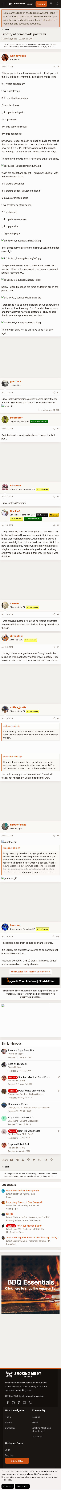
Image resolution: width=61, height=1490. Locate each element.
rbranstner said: (11, 756)
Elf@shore (13, 1121)
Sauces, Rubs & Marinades (37, 1107)
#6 (58, 614)
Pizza (9, 1197)
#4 (58, 496)
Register (9, 1455)
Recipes (36, 1417)
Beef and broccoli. (18, 1063)
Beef (21, 1053)
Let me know (48, 20)
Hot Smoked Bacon (15, 1232)
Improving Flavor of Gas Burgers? (24, 1202)
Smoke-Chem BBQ (17, 1134)
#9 (58, 835)
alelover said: (9, 726)
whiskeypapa (10, 38)
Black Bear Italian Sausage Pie (22, 1190)
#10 (58, 936)
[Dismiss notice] (56, 12)
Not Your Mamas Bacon (29, 1225)
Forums (8, 1422)
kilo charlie (13, 1080)
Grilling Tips (12, 1208)
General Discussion (29, 1121)
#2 (58, 392)
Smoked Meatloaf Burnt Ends (34, 1077)
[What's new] (51, 4)
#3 (58, 428)
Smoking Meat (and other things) (41, 1429)
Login (7, 1449)
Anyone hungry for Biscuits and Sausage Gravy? (32, 1237)
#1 (59, 66)
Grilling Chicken (36, 1094)
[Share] (55, 67)
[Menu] (4, 4)
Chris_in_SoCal (15, 1107)
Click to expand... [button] (30, 872)
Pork (22, 1147)
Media (35, 1422)
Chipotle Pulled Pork (18, 1144)
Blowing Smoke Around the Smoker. (23, 1220)
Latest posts (8, 1184)
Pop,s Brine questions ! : (21, 1117)
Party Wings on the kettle (31, 1090)
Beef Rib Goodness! (29, 1130)
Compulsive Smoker (18, 1094)
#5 (58, 525)
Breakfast (11, 1244)
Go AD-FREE (17, 1461)
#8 (58, 718)
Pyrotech (12, 1053)
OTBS (9, 1213)
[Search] (57, 4)
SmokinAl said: (10, 848)
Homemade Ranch (18, 1104)
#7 (58, 647)
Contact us (10, 1428)
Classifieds (37, 1436)
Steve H (12, 1067)
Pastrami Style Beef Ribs (21, 1050)
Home (8, 1417)
